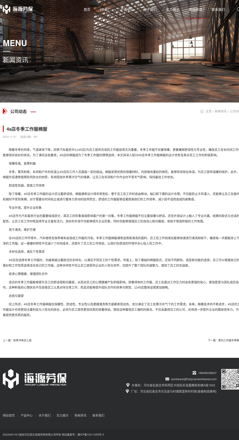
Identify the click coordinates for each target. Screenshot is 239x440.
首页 (87, 9)
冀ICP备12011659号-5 (90, 434)
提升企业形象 (33, 207)
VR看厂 (105, 9)
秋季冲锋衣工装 (22, 340)
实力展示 (172, 9)
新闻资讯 (195, 9)
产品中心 (127, 9)
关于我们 (150, 9)
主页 (209, 111)
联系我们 (218, 9)
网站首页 (9, 415)
